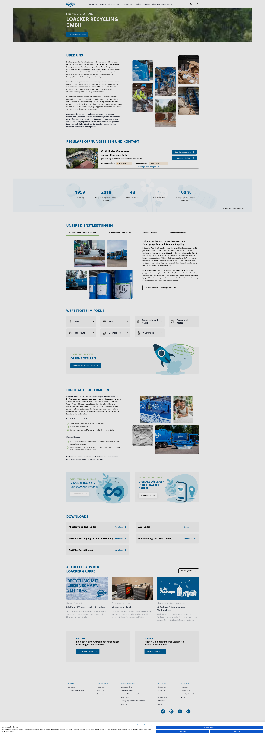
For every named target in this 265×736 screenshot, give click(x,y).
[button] (5, 725)
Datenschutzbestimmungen (145, 725)
